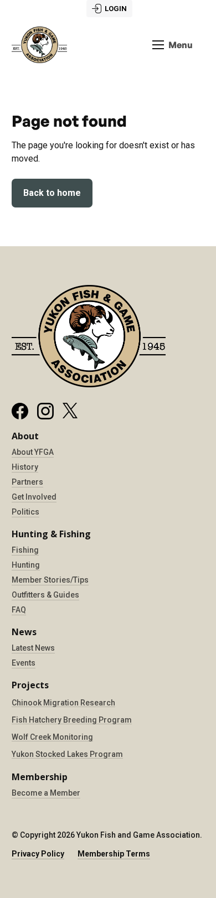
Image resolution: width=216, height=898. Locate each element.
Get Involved (34, 496)
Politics (25, 511)
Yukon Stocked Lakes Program (67, 754)
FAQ (19, 609)
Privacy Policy (38, 853)
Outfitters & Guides (45, 594)
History (25, 467)
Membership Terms (114, 853)
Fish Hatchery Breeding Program (72, 719)
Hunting (26, 564)
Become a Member (46, 792)
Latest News (33, 647)
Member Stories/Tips (50, 579)
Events (23, 662)
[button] (172, 44)
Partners (27, 481)
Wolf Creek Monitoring (52, 737)
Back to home (52, 193)
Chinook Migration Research (63, 702)
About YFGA (33, 452)
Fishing (25, 550)
